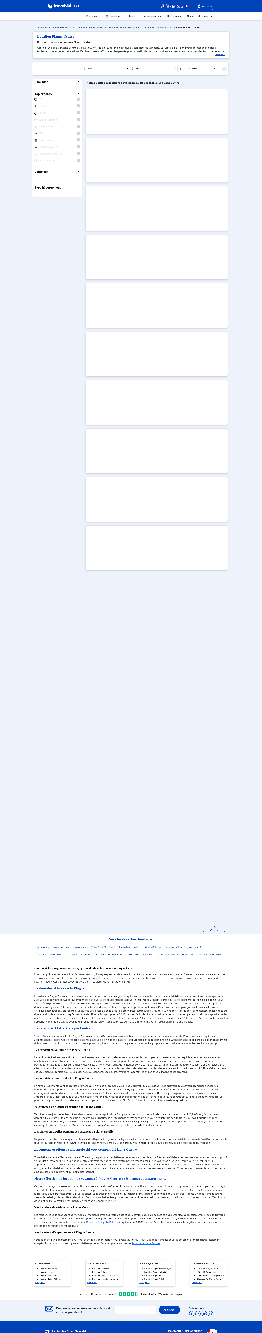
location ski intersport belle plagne (52, 954)
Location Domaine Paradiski (124, 27)
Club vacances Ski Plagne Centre (211, 1276)
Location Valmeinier (101, 1268)
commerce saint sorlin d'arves (142, 954)
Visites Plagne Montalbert (102, 947)
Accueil (42, 27)
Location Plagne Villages (155, 1276)
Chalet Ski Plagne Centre (207, 1268)
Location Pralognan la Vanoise (105, 1276)
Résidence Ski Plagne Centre (209, 1279)
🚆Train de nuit (113, 16)
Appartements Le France (146, 1243)
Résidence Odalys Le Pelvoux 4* (103, 1222)
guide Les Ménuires (152, 947)
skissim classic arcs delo (129, 947)
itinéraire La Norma (174, 947)
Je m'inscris (169, 1309)
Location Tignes (47, 1272)
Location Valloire (99, 1272)
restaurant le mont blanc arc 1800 (110, 954)
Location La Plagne (156, 27)
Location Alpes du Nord (89, 27)
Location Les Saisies (48, 1268)
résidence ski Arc (195, 947)
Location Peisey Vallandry (51, 1279)
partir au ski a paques (81, 954)
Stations (132, 16)
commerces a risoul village (209, 954)
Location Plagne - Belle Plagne (157, 1268)
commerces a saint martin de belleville (176, 954)
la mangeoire (43, 947)
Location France (61, 27)
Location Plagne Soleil (154, 1279)
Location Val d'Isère (48, 1276)
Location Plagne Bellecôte (155, 1272)
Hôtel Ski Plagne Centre (207, 1272)
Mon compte (207, 6)
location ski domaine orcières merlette (70, 947)
